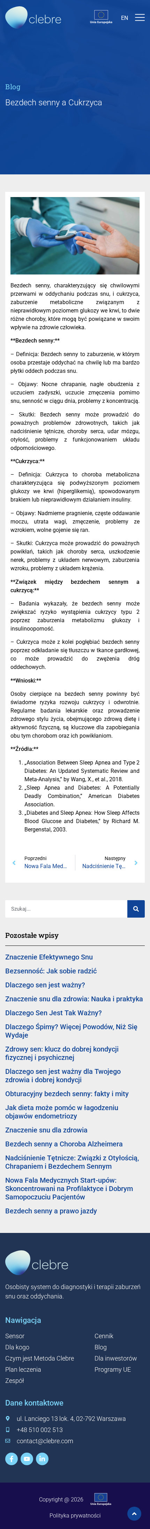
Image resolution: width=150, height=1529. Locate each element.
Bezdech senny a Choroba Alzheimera (64, 1144)
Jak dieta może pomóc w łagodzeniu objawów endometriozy (61, 1112)
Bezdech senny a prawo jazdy (51, 1211)
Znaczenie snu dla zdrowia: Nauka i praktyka (74, 999)
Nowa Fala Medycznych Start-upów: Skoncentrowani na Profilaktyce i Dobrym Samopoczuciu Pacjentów (69, 1188)
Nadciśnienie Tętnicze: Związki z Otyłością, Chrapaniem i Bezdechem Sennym (72, 1162)
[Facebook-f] (11, 1459)
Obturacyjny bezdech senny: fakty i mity (67, 1094)
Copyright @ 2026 (61, 1499)
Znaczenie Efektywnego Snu (49, 957)
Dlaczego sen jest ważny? (45, 985)
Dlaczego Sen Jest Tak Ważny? (53, 1013)
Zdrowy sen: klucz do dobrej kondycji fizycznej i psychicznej (62, 1053)
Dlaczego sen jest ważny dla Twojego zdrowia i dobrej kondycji (63, 1075)
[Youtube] (27, 1459)
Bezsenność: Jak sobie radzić (51, 971)
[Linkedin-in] (42, 1459)
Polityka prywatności (75, 1515)
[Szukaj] (136, 909)
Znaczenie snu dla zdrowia (46, 1130)
